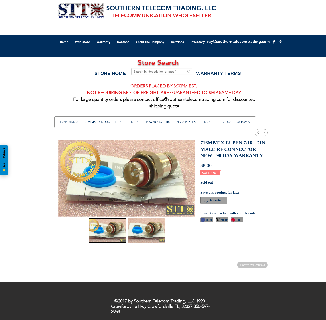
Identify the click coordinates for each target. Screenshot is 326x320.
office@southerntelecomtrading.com (189, 99)
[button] (218, 73)
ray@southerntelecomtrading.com (238, 41)
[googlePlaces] (280, 42)
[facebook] (274, 42)
